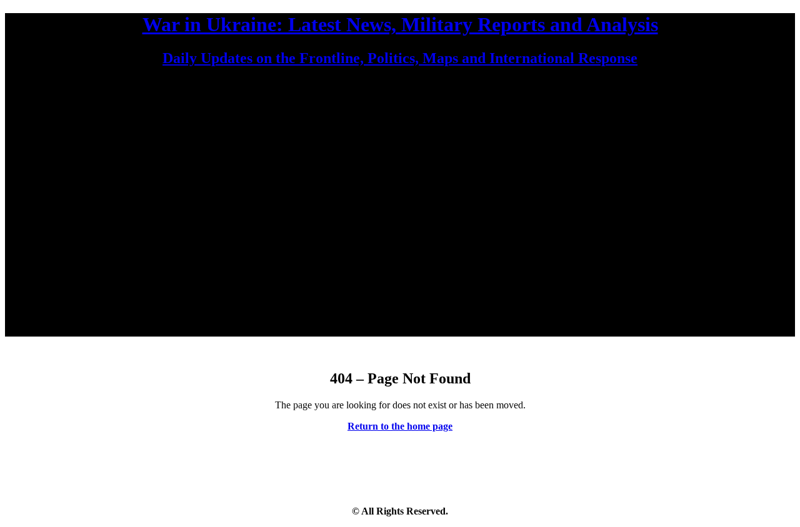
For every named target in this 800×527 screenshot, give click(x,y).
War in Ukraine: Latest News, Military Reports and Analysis (400, 24)
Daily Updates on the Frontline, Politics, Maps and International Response (400, 58)
